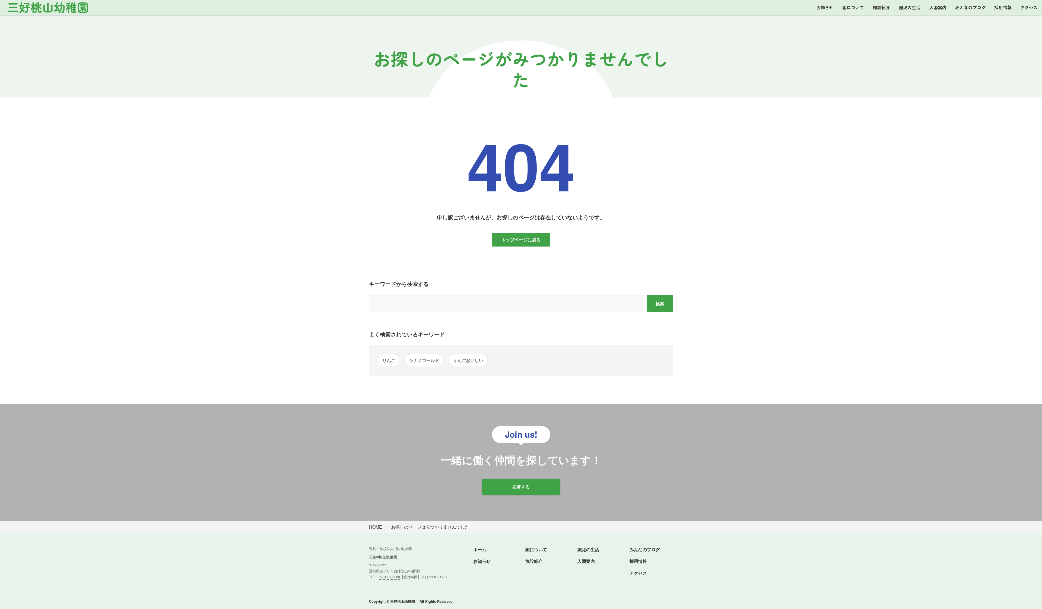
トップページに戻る (521, 239)
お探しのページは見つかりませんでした (430, 527)
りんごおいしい (468, 360)
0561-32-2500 (389, 576)
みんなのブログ (970, 7)
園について (853, 7)
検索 (660, 303)
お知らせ (825, 7)
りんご (388, 360)
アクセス (1029, 7)
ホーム (479, 549)
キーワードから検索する (399, 284)
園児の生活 (909, 7)
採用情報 (1003, 7)
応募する (521, 487)
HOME (375, 527)
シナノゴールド (424, 360)
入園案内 (937, 7)
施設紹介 (881, 7)
